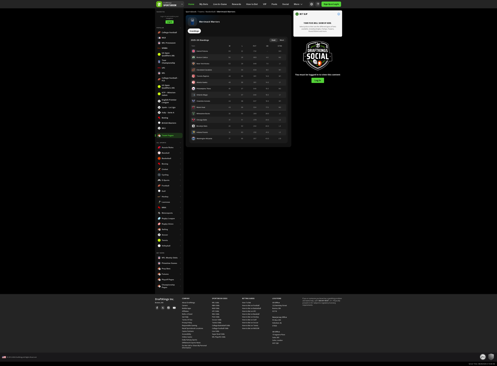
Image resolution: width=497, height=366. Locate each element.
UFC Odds (215, 311)
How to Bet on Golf (249, 320)
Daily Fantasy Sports (189, 340)
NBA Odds (215, 305)
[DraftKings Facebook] (157, 308)
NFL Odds (215, 303)
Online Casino (187, 337)
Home (191, 4)
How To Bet (246, 303)
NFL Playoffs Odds (218, 337)
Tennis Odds (216, 323)
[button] (317, 14)
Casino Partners (188, 331)
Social (285, 4)
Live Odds (215, 331)
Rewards (236, 4)
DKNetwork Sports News (191, 343)
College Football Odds (220, 328)
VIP (264, 4)
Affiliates (185, 311)
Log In (169, 22)
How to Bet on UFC (249, 311)
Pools (274, 4)
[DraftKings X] (163, 308)
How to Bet (252, 4)
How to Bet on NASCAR (250, 328)
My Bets (203, 4)
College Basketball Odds (221, 325)
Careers (185, 305)
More (296, 4)
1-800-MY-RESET (323, 301)
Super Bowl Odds (218, 334)
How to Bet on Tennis (250, 325)
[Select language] (311, 4)
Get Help (185, 317)
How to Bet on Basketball (251, 308)
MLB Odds (215, 308)
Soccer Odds (216, 320)
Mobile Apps (186, 308)
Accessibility (186, 334)
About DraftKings (188, 303)
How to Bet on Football (250, 305)
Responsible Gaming (189, 325)
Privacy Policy (187, 323)
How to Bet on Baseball (250, 314)
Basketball (210, 11)
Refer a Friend (187, 314)
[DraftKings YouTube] (174, 308)
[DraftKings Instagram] (168, 308)
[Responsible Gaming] (317, 4)
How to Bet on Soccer (250, 323)
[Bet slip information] (338, 14)
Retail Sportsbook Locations (192, 328)
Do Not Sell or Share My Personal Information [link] (194, 346)
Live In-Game (220, 4)
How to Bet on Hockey (250, 317)
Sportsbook (191, 11)
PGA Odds (215, 317)
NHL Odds (215, 314)
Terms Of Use (187, 320)
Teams (201, 11)
